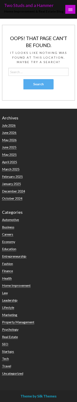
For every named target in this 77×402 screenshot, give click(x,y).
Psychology (10, 329)
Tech (5, 358)
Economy (8, 242)
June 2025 (9, 147)
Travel (6, 366)
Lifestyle (8, 307)
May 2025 (9, 154)
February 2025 (12, 176)
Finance (7, 271)
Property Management (18, 322)
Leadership (9, 300)
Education (9, 249)
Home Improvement (16, 285)
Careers (7, 234)
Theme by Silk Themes (38, 396)
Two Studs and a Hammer (29, 5)
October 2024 (12, 198)
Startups (8, 351)
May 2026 (9, 140)
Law (5, 293)
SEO (5, 344)
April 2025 (9, 162)
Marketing (9, 315)
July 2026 (9, 125)
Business (8, 227)
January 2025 (11, 184)
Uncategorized (12, 373)
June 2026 (9, 132)
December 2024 (13, 191)
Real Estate (10, 337)
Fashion (7, 264)
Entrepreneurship (14, 256)
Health (7, 278)
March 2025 (11, 169)
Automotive (10, 220)
